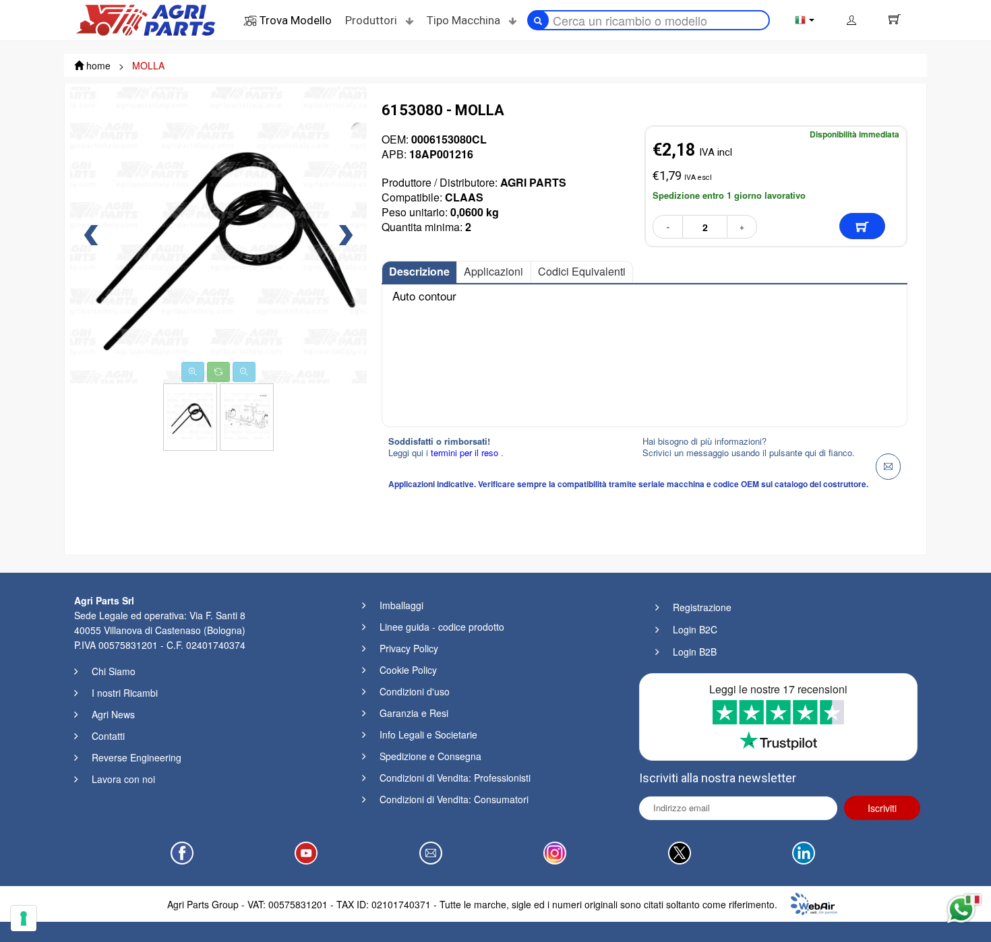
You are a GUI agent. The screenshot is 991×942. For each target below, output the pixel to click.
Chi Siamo (114, 671)
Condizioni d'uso (415, 691)
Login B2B (695, 651)
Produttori (372, 20)
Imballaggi (401, 605)
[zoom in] (192, 372)
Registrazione (702, 607)
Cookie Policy (408, 670)
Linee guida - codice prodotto (442, 626)
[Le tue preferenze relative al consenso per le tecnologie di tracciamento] (23, 918)
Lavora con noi (123, 779)
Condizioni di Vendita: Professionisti (455, 777)
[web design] (814, 902)
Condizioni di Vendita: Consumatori (454, 799)
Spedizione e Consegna (430, 756)
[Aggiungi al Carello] (862, 226)
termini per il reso (466, 452)
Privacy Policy (409, 648)
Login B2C (695, 629)
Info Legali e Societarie (428, 734)
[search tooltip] (538, 20)
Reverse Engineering (136, 757)
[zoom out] (244, 372)
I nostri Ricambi (125, 692)
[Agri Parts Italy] (145, 19)
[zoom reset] (218, 372)
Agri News (113, 714)
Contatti (108, 736)
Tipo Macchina (465, 20)
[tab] (419, 272)
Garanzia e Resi (414, 713)
